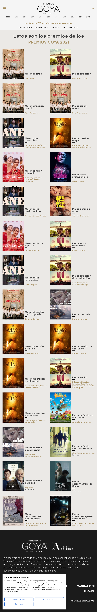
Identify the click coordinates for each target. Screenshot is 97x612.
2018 (24, 17)
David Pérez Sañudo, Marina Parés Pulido (35, 146)
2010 (88, 17)
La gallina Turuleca (81, 422)
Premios (55, 27)
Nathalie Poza (32, 250)
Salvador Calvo (80, 78)
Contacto (89, 591)
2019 (16, 17)
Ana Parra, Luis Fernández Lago (80, 284)
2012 (72, 17)
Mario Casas (78, 182)
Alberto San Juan (80, 216)
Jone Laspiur (31, 285)
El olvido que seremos (83, 453)
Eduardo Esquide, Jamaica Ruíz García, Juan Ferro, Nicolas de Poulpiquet (83, 385)
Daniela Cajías (32, 319)
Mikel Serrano (32, 353)
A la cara (76, 491)
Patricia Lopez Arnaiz (35, 216)
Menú (5, 8)
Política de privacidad (82, 601)
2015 (48, 17)
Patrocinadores (70, 27)
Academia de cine (85, 586)
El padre (29, 488)
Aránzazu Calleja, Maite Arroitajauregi (82, 146)
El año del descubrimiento (33, 456)
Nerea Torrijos (79, 353)
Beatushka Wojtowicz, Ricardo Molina (36, 387)
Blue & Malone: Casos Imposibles (83, 524)
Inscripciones (25, 27)
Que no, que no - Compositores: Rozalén (33, 180)
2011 (80, 17)
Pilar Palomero (32, 113)
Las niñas (29, 78)
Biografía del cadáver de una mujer (36, 524)
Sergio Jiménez (79, 319)
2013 (64, 17)
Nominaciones (41, 27)
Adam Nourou (79, 250)
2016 (40, 17)
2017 (32, 17)
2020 (8, 17)
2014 (56, 17)
